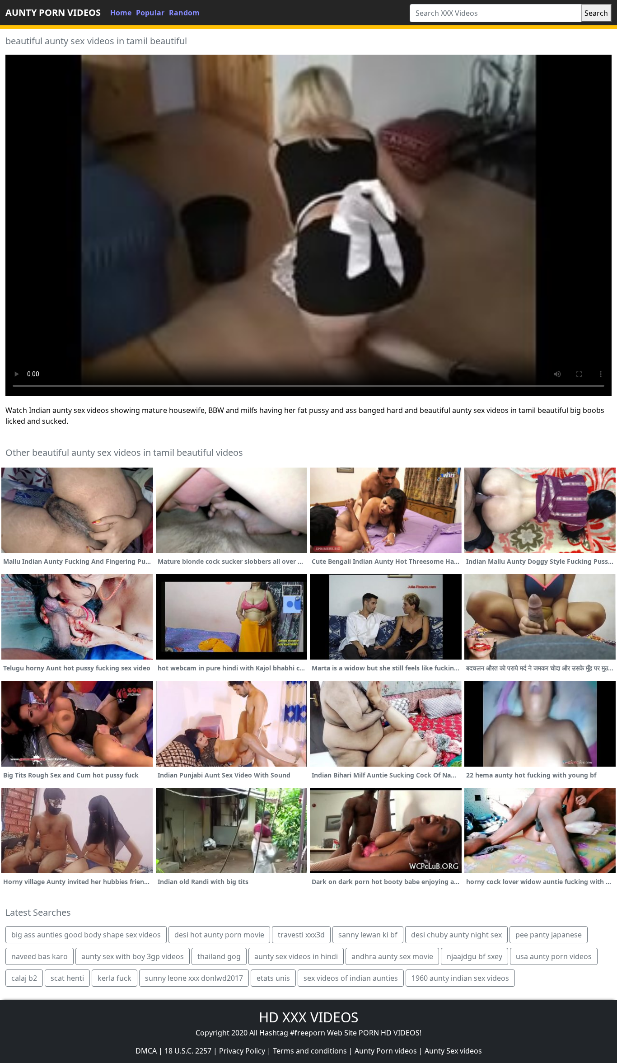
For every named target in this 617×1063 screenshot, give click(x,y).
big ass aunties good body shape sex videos (86, 935)
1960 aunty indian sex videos (460, 978)
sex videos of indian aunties (351, 978)
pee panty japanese (548, 935)
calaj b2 (24, 978)
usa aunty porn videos (554, 956)
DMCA (146, 1051)
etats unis (273, 978)
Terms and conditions (310, 1051)
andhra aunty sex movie (392, 956)
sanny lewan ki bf (367, 935)
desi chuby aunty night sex (456, 935)
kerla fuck (114, 978)
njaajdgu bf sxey (474, 956)
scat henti (67, 978)
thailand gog (219, 956)
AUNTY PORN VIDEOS (53, 12)
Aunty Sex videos (453, 1051)
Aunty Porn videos (386, 1051)
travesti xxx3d (301, 935)
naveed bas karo (39, 956)
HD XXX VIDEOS (308, 1017)
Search (596, 13)
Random (184, 13)
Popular (150, 13)
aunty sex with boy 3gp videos (132, 956)
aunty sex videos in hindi (296, 956)
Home (120, 13)
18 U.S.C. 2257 (187, 1051)
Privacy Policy (242, 1051)
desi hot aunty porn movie (219, 935)
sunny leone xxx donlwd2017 (194, 978)
